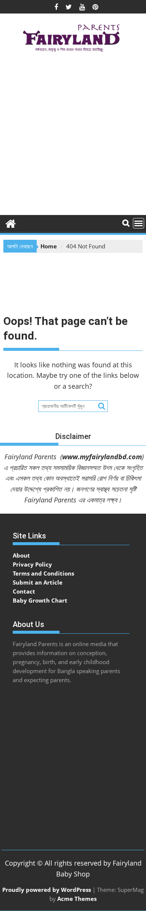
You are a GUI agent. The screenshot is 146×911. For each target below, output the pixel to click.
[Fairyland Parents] (11, 222)
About (21, 555)
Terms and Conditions (43, 573)
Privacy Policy (32, 564)
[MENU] (138, 223)
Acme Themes (77, 898)
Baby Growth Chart (40, 600)
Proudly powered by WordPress (46, 889)
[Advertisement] (73, 136)
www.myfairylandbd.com (102, 456)
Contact (24, 591)
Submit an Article (38, 582)
